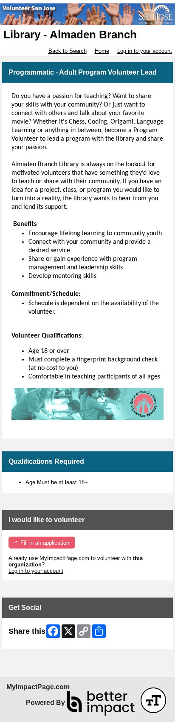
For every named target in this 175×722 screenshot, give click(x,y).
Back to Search (67, 51)
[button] (153, 700)
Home (102, 51)
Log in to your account (144, 51)
